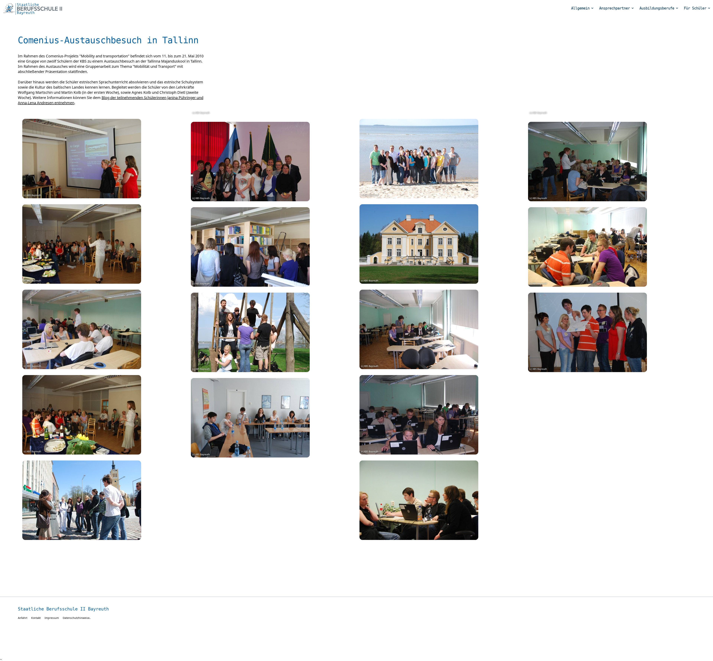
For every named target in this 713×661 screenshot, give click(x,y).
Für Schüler (695, 8)
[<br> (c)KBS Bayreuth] (103, 158)
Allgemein (580, 8)
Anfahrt (22, 618)
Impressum (52, 618)
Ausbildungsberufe (656, 8)
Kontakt (36, 618)
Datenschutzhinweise (76, 618)
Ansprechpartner (614, 8)
